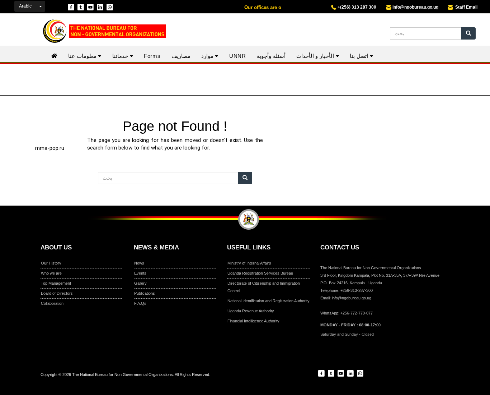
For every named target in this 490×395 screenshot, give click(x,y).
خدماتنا (121, 56)
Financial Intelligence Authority (253, 321)
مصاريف (180, 56)
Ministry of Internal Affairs (249, 263)
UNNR (237, 56)
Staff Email (465, 7)
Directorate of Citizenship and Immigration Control (263, 287)
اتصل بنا (360, 56)
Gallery (140, 283)
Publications (144, 293)
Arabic (25, 6)
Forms (152, 56)
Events (140, 273)
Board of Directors (57, 293)
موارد (208, 56)
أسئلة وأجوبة (271, 56)
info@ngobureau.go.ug (415, 7)
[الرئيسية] (100, 31)
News (139, 263)
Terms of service (268, 380)
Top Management (56, 283)
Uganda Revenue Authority (250, 311)
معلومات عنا (83, 56)
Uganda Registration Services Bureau (260, 273)
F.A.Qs (140, 303)
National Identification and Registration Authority (268, 301)
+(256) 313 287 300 (356, 7)
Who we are (51, 273)
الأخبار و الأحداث (316, 56)
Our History (51, 263)
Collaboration (52, 303)
